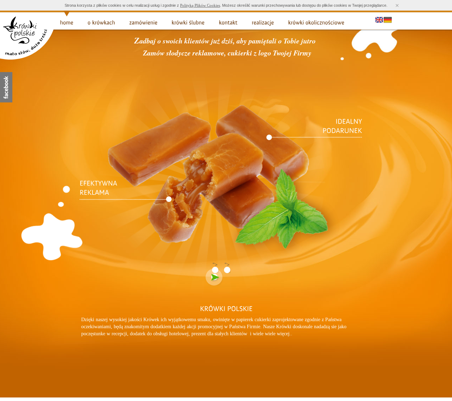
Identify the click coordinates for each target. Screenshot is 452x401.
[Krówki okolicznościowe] (316, 22)
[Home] (66, 22)
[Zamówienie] (143, 22)
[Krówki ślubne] (188, 22)
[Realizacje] (263, 22)
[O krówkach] (101, 22)
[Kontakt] (228, 22)
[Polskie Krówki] (28, 58)
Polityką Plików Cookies (200, 5)
